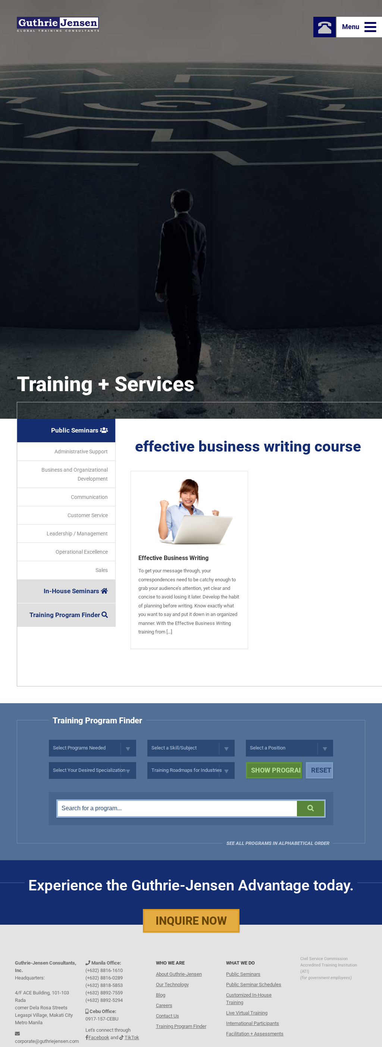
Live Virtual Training (246, 1012)
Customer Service (88, 515)
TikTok (132, 1036)
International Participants (252, 1022)
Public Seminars (75, 430)
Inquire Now (191, 920)
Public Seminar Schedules (253, 983)
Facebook (98, 1036)
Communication (89, 497)
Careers (164, 1004)
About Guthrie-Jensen (179, 973)
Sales (102, 570)
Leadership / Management (77, 534)
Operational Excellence (82, 552)
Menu (351, 27)
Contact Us (167, 1015)
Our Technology (172, 983)
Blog (160, 994)
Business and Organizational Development (74, 474)
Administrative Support (81, 452)
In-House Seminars (72, 591)
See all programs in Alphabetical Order (277, 843)
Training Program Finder (65, 615)
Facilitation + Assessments (255, 1032)
